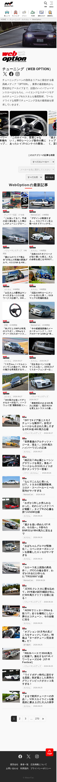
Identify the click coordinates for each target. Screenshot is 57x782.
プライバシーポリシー (41, 768)
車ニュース (7, 15)
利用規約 (24, 768)
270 (37, 718)
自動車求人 (50, 15)
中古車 (33, 15)
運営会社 (14, 764)
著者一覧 (24, 764)
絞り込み (49, 177)
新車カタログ (41, 15)
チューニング (15, 15)
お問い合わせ (12, 768)
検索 (45, 6)
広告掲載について (39, 764)
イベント (24, 15)
